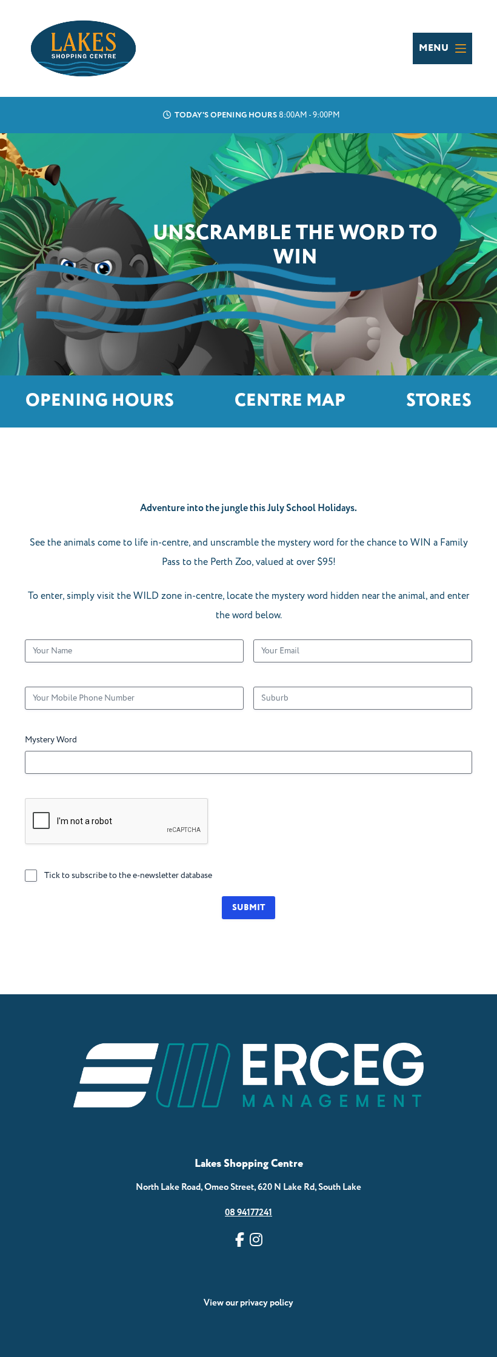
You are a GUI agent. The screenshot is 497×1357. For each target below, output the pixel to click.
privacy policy (266, 1302)
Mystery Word (51, 739)
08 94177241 (248, 1212)
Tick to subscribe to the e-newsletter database (128, 875)
